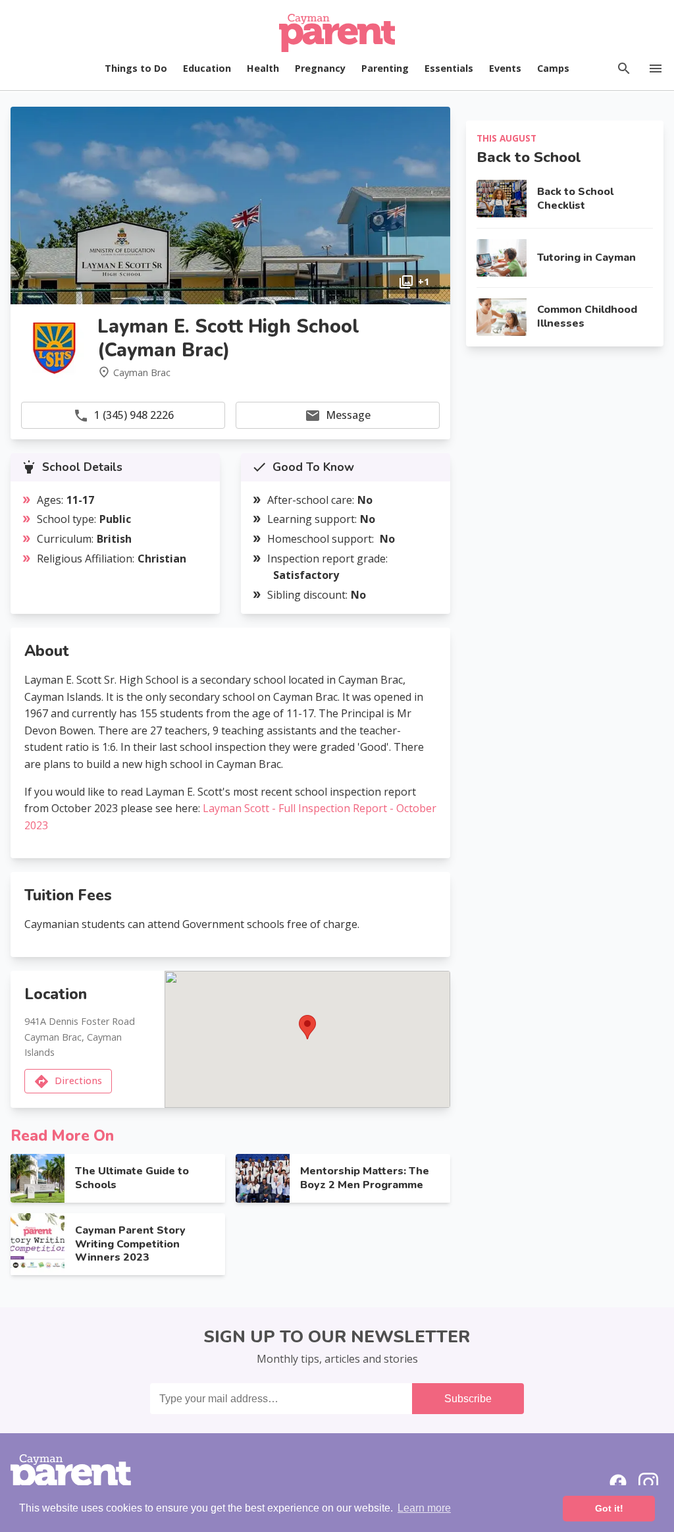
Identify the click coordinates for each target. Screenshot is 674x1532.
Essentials (449, 68)
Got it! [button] (609, 1508)
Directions (78, 1080)
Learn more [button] (424, 1508)
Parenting (385, 68)
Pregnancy (320, 68)
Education (207, 68)
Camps (553, 68)
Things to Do (136, 68)
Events (505, 68)
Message (348, 415)
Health (263, 68)
